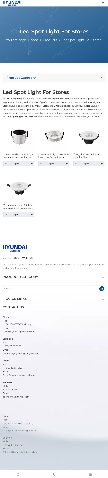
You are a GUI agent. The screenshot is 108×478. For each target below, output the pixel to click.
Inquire (16, 164)
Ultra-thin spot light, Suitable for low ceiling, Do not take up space (53, 156)
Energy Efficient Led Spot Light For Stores (86, 155)
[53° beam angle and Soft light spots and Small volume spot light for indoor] (18, 186)
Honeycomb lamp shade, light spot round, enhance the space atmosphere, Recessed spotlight (18, 156)
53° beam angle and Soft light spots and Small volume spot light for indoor (18, 206)
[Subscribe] (101, 288)
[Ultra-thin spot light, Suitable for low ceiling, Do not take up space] (53, 135)
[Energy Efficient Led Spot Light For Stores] (88, 135)
